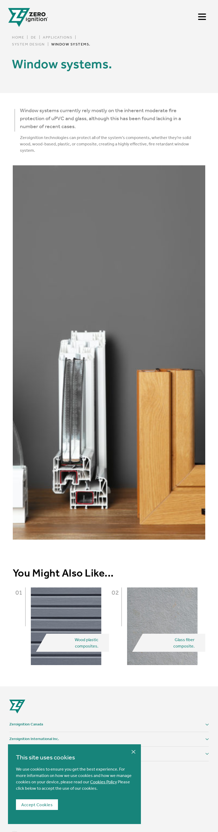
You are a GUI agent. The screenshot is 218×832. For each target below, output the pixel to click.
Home (18, 37)
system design (28, 44)
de (33, 37)
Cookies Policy (103, 781)
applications (57, 37)
